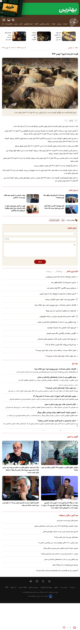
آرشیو (56, 587)
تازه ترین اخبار (72, 271)
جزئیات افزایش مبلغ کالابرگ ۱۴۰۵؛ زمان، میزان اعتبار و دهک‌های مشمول (32, 36)
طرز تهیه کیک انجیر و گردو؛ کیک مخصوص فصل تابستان (57, 339)
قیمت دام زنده (54, 220)
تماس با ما (63, 587)
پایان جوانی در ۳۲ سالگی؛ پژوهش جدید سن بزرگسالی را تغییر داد (58, 543)
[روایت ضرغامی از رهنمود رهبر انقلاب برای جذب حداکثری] (32, 198)
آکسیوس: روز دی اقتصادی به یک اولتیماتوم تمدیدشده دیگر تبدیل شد (57, 570)
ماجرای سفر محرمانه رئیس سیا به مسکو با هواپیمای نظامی (60, 531)
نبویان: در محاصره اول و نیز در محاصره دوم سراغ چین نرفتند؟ (59, 554)
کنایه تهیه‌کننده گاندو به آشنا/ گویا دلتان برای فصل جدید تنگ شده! (54, 207)
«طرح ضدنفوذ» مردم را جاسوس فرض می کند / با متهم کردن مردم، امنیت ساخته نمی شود (20, 504)
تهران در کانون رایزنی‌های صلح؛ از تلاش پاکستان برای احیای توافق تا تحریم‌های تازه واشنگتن (15, 208)
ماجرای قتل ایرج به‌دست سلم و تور (8, 36)
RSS (6, 587)
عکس (20, 24)
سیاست (65, 24)
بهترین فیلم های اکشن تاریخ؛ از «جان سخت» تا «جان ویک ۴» (54, 396)
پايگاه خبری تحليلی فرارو (36, 592)
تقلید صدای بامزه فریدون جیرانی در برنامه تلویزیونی (57, 316)
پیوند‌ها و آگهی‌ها (46, 587)
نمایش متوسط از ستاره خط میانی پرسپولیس (61, 276)
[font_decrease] (66, 120)
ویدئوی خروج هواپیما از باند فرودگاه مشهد (65, 565)
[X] (43, 581)
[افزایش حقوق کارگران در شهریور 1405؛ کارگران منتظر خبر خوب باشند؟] (59, 453)
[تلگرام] (30, 581)
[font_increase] (76, 120)
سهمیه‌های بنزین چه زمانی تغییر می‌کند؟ (66, 537)
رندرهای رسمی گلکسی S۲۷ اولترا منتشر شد (61, 288)
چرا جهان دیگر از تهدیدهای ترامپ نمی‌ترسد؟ (61, 356)
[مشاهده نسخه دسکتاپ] (8, 19)
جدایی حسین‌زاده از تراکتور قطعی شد (63, 282)
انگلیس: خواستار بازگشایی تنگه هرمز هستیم (61, 333)
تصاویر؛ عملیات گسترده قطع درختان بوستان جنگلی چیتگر (56, 412)
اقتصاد (36, 24)
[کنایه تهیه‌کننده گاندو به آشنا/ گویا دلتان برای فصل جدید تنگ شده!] (71, 209)
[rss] (49, 581)
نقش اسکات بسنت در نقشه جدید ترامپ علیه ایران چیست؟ (56, 350)
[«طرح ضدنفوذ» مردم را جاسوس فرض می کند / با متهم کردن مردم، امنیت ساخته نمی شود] (20, 488)
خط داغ (75, 364)
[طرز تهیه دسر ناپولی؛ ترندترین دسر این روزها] (69, 36)
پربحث (48, 271)
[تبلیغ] (40, 8)
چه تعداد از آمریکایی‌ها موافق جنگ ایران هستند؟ (53, 196)
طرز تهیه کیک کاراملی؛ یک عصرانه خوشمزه (61, 327)
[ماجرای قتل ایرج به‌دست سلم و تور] (19, 36)
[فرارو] (73, 22)
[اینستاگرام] (37, 581)
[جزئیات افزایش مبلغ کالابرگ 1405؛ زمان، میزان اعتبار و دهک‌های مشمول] (44, 36)
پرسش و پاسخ (33, 587)
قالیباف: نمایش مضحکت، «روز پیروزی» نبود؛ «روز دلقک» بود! (55, 305)
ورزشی (59, 24)
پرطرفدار (59, 271)
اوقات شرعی (22, 587)
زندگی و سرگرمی (45, 24)
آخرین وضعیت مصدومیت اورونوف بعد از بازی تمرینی (58, 293)
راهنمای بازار (8, 24)
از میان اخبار (73, 190)
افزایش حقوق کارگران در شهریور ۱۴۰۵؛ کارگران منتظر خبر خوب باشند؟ (59, 468)
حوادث (53, 24)
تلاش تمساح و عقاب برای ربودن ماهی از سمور (60, 404)
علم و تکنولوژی (28, 24)
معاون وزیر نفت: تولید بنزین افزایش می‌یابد (60, 299)
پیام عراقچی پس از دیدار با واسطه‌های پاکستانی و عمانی (57, 322)
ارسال (40, 262)
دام (63, 220)
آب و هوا (13, 587)
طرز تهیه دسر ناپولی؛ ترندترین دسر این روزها (57, 36)
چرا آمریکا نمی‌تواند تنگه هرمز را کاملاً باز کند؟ (60, 344)
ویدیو (15, 24)
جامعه (2, 24)
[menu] (4, 20)
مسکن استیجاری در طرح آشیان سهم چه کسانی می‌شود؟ (57, 420)
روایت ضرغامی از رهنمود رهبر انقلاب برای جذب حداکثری (14, 196)
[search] (13, 20)
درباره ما (72, 587)
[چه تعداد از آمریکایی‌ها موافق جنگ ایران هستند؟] (71, 198)
